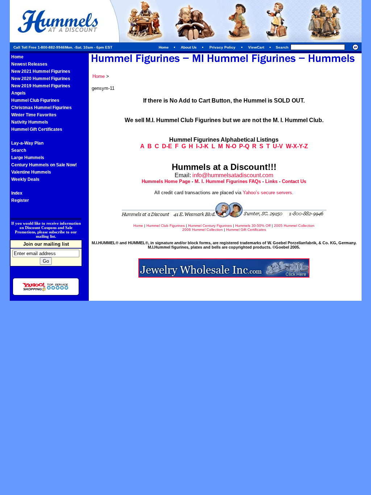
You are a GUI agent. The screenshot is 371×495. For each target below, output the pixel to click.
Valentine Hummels (31, 172)
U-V (278, 146)
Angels (18, 93)
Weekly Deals (25, 179)
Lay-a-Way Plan (27, 143)
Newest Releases (29, 64)
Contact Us (294, 181)
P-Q (244, 146)
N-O (231, 146)
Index (16, 193)
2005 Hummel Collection (294, 226)
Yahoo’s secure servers (267, 192)
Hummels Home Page (166, 181)
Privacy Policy (222, 47)
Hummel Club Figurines (35, 100)
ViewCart (256, 47)
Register (20, 200)
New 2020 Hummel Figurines (40, 78)
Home (164, 47)
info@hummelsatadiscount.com (232, 175)
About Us (189, 47)
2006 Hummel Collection (202, 230)
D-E (167, 146)
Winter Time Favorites (34, 114)
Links (271, 181)
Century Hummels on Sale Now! (44, 164)
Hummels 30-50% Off (253, 226)
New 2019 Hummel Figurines (40, 85)
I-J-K (202, 146)
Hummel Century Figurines (210, 226)
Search (18, 150)
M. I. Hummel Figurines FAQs (228, 181)
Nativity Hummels (29, 122)
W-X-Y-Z (297, 146)
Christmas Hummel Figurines (41, 107)
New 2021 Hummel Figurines (40, 71)
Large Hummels (27, 157)
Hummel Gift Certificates (36, 129)
